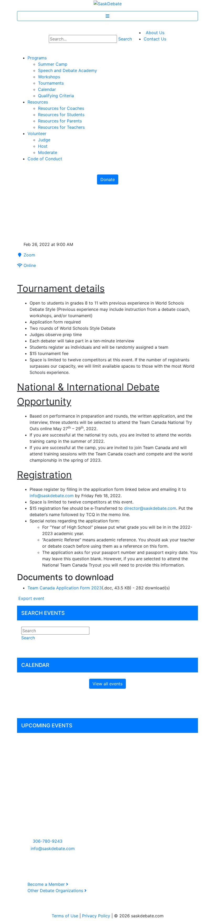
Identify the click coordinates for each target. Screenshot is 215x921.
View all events (107, 683)
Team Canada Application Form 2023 (65, 587)
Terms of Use (65, 915)
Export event (30, 598)
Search (125, 39)
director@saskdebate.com (150, 508)
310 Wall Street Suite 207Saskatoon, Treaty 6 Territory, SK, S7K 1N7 (46, 822)
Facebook (125, 797)
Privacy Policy (96, 915)
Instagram (125, 803)
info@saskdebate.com (52, 495)
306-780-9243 (47, 841)
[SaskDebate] (108, 3)
